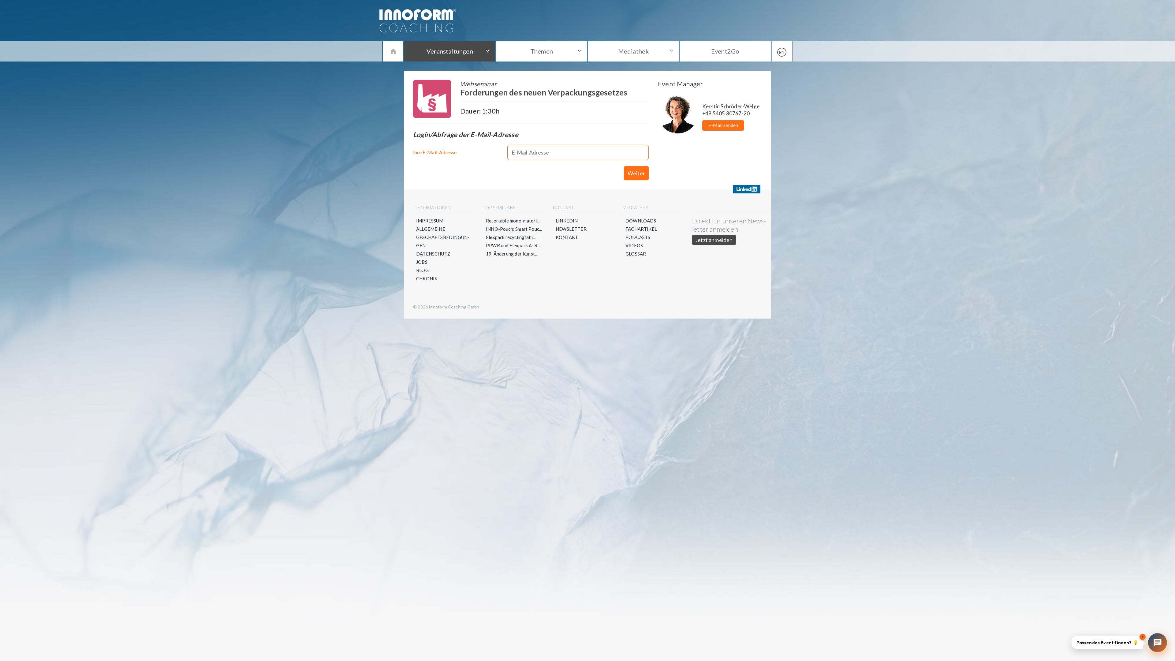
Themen (541, 51)
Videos (634, 245)
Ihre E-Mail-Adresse (435, 152)
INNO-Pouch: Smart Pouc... (514, 229)
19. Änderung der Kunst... (512, 253)
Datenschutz (433, 253)
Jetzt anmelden (714, 240)
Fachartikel (641, 229)
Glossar (635, 253)
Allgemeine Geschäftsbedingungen (442, 237)
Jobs (421, 262)
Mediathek (633, 51)
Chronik (427, 278)
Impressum (430, 220)
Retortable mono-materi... (513, 220)
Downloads (640, 220)
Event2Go (725, 51)
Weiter (636, 173)
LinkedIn (567, 220)
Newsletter (571, 229)
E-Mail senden (723, 125)
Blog (422, 270)
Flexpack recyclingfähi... (511, 237)
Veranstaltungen (450, 51)
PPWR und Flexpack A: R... (513, 245)
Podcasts (637, 237)
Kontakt (567, 237)
